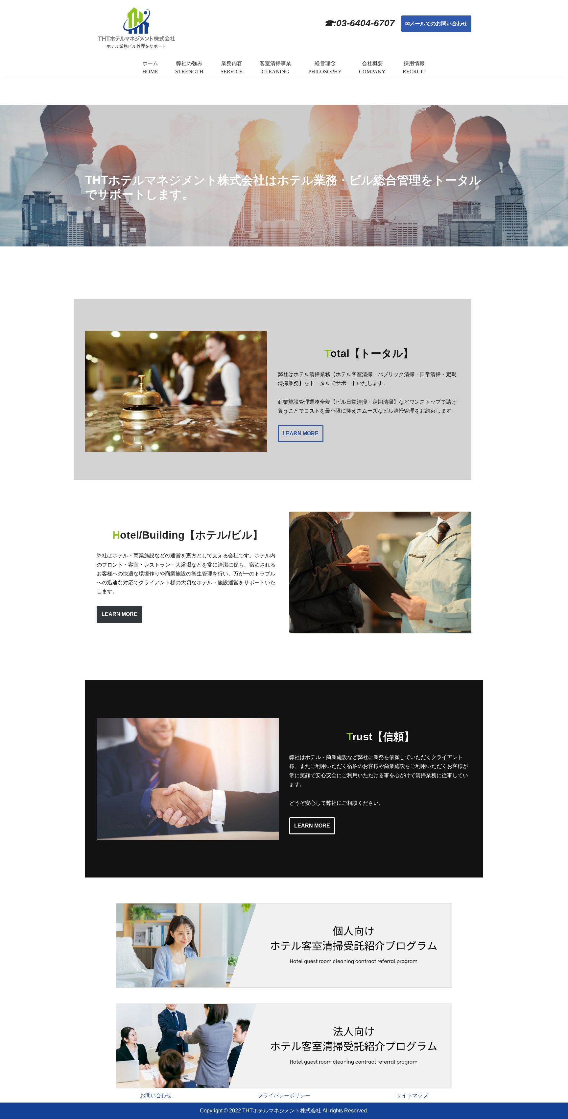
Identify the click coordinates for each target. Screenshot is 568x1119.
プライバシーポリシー (284, 1095)
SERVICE (232, 71)
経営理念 (325, 63)
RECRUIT (414, 71)
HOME (150, 71)
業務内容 (231, 63)
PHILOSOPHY (325, 71)
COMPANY (372, 71)
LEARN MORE (301, 433)
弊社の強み (189, 63)
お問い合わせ (156, 1095)
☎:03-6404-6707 (359, 23)
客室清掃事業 (275, 63)
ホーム (150, 63)
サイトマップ (412, 1095)
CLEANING (275, 71)
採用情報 (414, 63)
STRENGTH (189, 71)
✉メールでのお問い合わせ (436, 23)
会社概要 (372, 63)
